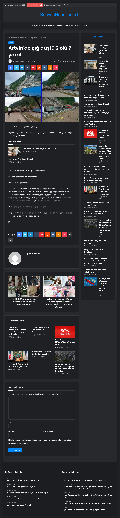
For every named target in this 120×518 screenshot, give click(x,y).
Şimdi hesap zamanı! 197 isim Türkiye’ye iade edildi (65, 342)
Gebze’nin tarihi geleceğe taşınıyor (103, 65)
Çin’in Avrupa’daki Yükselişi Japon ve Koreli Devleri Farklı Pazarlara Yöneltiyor (96, 261)
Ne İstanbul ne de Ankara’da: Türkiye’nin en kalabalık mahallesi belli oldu (64, 367)
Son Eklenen (98, 37)
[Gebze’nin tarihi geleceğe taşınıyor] (90, 64)
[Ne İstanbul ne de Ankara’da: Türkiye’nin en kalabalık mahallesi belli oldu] (65, 356)
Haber (44, 26)
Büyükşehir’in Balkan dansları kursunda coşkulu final (96, 96)
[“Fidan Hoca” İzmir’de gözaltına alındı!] (14, 151)
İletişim (85, 26)
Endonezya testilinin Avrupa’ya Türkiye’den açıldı (61, 5)
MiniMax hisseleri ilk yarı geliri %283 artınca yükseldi (97, 212)
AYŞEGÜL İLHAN (18, 61)
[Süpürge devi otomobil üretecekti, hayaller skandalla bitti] (90, 281)
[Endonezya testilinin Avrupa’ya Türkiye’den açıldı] (90, 80)
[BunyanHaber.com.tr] (60, 15)
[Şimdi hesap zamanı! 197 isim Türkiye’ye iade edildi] (65, 332)
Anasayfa (36, 26)
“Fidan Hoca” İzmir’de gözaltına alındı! (39, 148)
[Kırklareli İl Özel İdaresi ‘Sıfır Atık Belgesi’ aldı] (18, 356)
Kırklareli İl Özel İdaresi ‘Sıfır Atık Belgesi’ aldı (18, 365)
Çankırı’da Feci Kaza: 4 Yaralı (20, 159)
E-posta (11, 431)
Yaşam (77, 26)
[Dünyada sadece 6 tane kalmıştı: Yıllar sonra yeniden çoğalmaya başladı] (90, 149)
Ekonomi (52, 26)
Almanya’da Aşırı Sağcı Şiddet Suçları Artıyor (41, 353)
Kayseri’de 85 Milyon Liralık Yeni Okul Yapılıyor (40, 329)
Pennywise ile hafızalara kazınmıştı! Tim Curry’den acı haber (96, 169)
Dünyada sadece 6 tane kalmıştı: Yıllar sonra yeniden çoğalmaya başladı (105, 152)
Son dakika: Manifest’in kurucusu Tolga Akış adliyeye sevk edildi (17, 330)
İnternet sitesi (48, 431)
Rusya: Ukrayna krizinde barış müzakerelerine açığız (96, 179)
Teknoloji (68, 26)
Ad (10, 422)
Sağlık (60, 26)
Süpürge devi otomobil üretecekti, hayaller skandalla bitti (104, 284)
